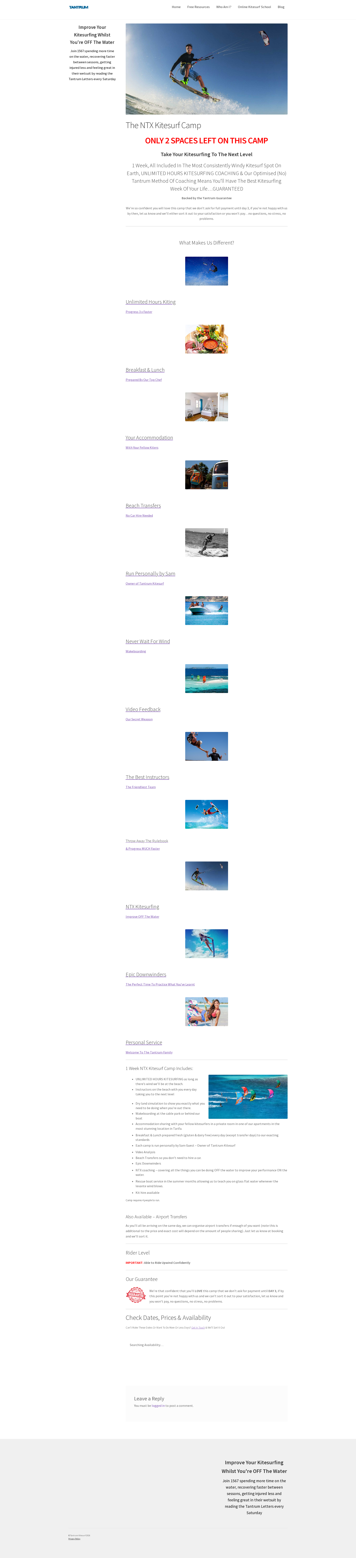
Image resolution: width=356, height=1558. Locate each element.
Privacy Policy (74, 1538)
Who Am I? (223, 7)
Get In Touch (198, 1327)
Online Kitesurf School (254, 7)
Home (176, 7)
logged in (158, 1405)
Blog (281, 7)
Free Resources (198, 7)
